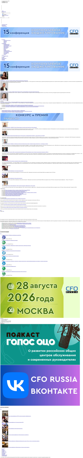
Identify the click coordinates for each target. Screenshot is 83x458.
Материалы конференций (7, 45)
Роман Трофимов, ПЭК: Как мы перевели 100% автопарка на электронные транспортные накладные (17, 111)
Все (6, 155)
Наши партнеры (6, 47)
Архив (5, 54)
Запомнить (4, 14)
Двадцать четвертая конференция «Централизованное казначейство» (18, 434)
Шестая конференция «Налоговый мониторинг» (15, 428)
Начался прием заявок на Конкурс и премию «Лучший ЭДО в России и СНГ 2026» (17, 190)
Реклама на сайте (4, 24)
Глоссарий (5, 53)
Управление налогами (12, 224)
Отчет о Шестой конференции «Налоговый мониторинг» (13, 178)
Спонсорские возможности (8, 51)
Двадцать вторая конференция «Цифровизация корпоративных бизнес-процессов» (14, 271)
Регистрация (4, 11)
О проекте (3, 39)
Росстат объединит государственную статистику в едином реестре (15, 191)
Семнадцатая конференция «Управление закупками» (10, 240)
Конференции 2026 (6, 44)
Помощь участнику (7, 50)
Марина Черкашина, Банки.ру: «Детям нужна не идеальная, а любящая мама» (13, 110)
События (3, 56)
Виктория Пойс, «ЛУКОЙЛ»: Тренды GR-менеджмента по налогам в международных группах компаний (21, 127)
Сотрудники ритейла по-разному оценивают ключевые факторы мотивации (15, 204)
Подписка (3, 454)
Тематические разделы (7, 40)
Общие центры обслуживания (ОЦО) (19, 225)
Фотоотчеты (5, 48)
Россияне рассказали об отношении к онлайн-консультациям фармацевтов (15, 201)
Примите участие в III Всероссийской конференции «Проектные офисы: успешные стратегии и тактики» (21, 192)
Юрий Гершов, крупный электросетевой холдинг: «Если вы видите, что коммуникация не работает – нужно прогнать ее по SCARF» (25, 135)
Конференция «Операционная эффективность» (9, 266)
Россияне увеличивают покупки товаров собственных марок (14, 193)
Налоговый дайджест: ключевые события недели (12, 195)
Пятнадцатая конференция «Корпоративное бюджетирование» (11, 250)
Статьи (3, 57)
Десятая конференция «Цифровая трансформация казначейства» (11, 235)
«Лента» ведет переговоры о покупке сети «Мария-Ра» (13, 194)
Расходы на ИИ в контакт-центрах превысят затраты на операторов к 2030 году (15, 207)
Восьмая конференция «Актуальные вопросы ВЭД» (16, 422)
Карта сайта (4, 25)
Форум (5, 42)
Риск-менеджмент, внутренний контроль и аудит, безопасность (31, 227)
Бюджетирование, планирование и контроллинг (24, 223)
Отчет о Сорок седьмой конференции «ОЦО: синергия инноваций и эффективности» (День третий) (20, 185)
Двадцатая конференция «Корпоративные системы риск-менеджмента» (18, 447)
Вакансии (5, 41)
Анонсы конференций (4, 319)
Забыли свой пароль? (5, 15)
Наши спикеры (6, 46)
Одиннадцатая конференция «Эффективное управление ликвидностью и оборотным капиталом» (16, 245)
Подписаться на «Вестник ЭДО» (6, 321)
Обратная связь (4, 455)
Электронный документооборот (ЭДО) (20, 226)
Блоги (3, 55)
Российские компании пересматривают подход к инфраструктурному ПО (14, 198)
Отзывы (5, 49)
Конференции (4, 43)
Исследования (4, 58)
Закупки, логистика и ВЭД (15, 228)
